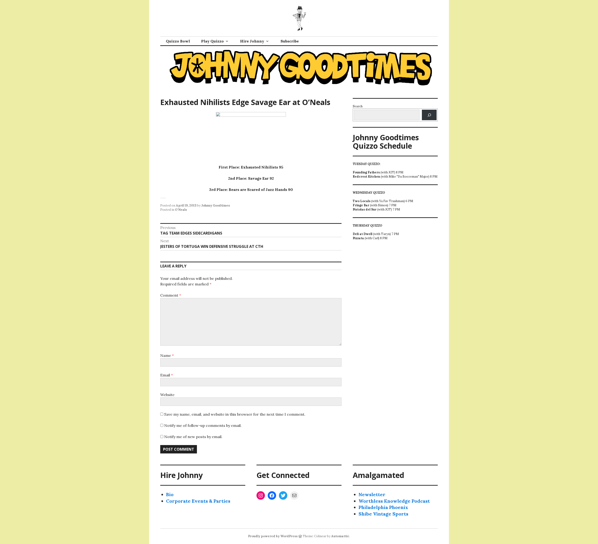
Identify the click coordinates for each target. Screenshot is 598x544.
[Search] (429, 115)
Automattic (340, 536)
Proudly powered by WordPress (273, 536)
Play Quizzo (212, 41)
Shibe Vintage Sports (383, 514)
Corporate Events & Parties (198, 501)
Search (358, 106)
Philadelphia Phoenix (383, 507)
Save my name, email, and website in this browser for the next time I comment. (234, 414)
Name (167, 355)
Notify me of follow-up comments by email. (203, 425)
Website (167, 394)
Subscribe (290, 41)
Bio (170, 494)
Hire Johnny (252, 41)
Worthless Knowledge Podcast (394, 501)
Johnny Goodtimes (215, 205)
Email (166, 375)
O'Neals (181, 210)
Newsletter (372, 494)
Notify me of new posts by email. (193, 436)
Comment (170, 295)
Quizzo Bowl (178, 41)
